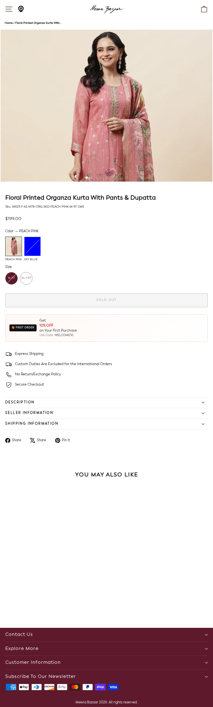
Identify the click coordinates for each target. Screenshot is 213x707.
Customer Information (33, 662)
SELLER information (29, 413)
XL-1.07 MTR (26, 281)
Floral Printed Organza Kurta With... (38, 23)
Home (9, 23)
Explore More (22, 648)
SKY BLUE (32, 246)
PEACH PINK (13, 246)
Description (19, 402)
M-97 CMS (11, 281)
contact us (19, 634)
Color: (22, 231)
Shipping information (31, 423)
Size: (8, 267)
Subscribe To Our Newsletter (40, 676)
